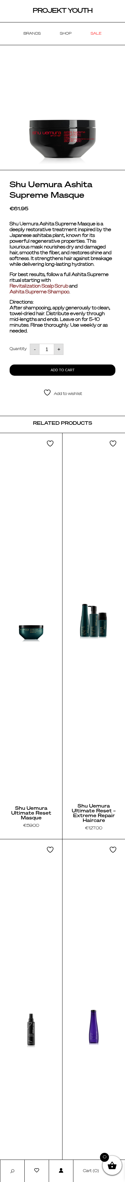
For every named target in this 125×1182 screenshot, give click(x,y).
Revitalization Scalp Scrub (39, 286)
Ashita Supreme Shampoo (39, 292)
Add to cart (63, 370)
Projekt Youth (63, 11)
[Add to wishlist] (51, 444)
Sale (96, 33)
